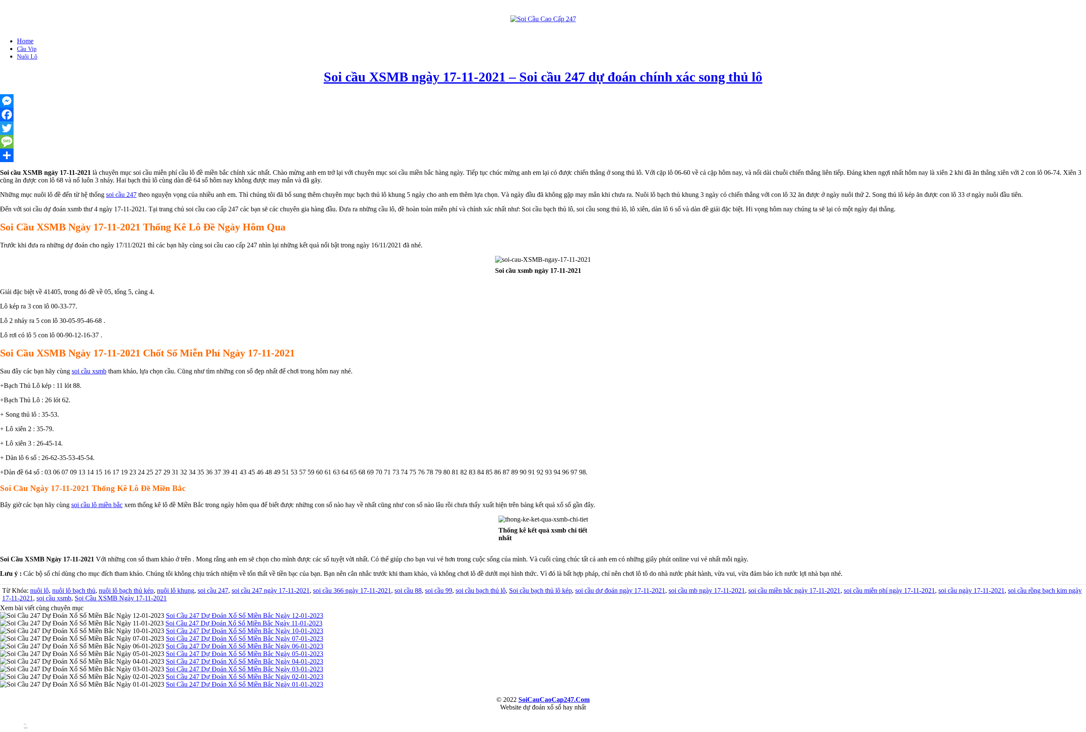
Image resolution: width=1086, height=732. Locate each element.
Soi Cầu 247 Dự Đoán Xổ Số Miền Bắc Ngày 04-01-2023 (244, 661)
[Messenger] (543, 101)
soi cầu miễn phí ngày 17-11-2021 (889, 590)
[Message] (543, 142)
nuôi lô (39, 590)
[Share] (543, 155)
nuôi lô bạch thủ (73, 590)
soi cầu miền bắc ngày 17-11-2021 (794, 590)
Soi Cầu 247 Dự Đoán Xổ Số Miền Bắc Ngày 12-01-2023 (244, 615)
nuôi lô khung (175, 590)
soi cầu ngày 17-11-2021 (971, 590)
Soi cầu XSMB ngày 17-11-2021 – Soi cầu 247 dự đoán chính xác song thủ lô (543, 76)
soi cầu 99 (438, 590)
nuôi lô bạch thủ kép (126, 590)
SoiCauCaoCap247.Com (554, 699)
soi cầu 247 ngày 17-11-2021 (271, 590)
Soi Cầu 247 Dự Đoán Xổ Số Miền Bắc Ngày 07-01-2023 (244, 638)
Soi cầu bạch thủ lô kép (540, 590)
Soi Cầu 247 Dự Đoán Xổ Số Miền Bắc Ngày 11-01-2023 (243, 623)
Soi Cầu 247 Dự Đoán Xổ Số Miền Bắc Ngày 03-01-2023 (244, 669)
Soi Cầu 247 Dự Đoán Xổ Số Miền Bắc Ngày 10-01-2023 (244, 630)
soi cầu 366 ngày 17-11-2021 (352, 590)
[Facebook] (543, 114)
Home (25, 41)
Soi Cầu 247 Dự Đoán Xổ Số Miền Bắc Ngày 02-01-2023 (244, 676)
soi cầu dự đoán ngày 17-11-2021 (620, 590)
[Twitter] (543, 128)
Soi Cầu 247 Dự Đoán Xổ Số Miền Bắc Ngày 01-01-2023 (244, 684)
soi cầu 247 (121, 194)
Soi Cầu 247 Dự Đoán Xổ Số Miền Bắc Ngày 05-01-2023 (244, 653)
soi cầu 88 (408, 590)
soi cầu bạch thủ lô (481, 590)
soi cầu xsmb (89, 371)
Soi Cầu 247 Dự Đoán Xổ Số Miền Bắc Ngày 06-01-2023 (244, 646)
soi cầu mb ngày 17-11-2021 (707, 590)
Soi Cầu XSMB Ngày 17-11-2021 (121, 598)
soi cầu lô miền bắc (97, 504)
